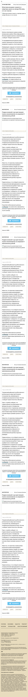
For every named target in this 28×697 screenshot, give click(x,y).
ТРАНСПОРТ (24, 624)
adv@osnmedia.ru (22, 644)
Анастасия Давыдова (21, 4)
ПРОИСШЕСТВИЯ (6, 4)
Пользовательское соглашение (7, 672)
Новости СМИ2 (5, 102)
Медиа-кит (12, 659)
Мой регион (5, 109)
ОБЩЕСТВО (17, 624)
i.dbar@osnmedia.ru (7, 641)
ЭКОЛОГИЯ (3, 626)
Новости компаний (22, 626)
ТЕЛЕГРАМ (18, 99)
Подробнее (24, 670)
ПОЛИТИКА (3, 624)
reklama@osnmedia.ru (14, 644)
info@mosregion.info (7, 636)
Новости (5, 99)
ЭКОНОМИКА (10, 624)
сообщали (5, 79)
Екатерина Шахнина (21, 109)
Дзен (11, 99)
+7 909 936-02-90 (8, 642)
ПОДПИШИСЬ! (15, 93)
